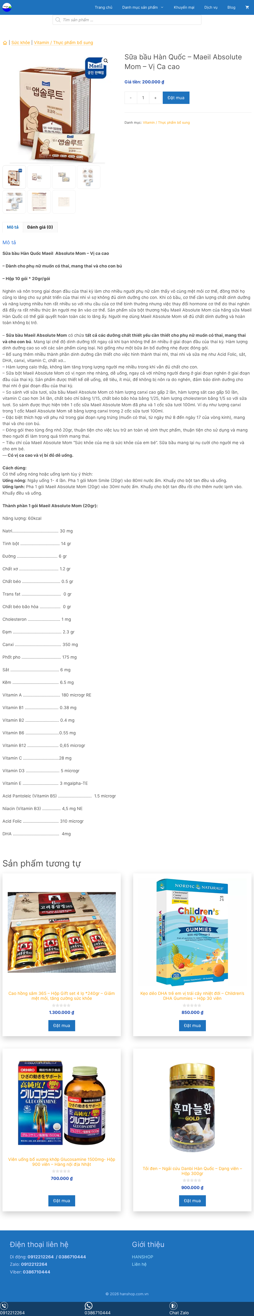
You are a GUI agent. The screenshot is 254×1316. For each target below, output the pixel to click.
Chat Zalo (179, 1312)
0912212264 (12, 1312)
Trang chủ (103, 7)
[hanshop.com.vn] (8, 7)
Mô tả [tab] (13, 227)
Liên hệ (139, 1264)
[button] (105, 60)
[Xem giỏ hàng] (247, 7)
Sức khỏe (20, 42)
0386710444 (98, 1312)
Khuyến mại (184, 7)
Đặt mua (176, 97)
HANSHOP (142, 1256)
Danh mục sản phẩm (140, 7)
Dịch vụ (211, 7)
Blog (231, 7)
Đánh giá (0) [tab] (40, 227)
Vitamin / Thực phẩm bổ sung (63, 42)
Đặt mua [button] (61, 1025)
